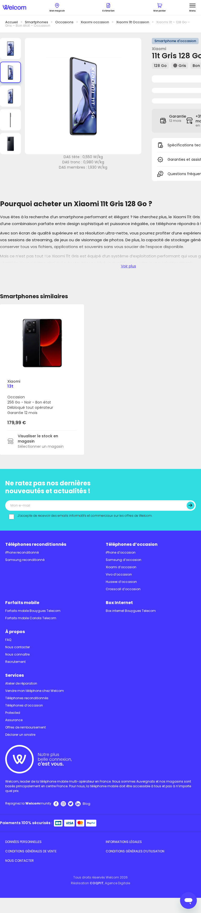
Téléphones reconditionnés (35, 544)
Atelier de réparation (21, 683)
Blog (86, 803)
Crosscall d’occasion (123, 589)
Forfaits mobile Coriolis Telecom (30, 618)
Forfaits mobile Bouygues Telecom (32, 610)
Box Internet (119, 603)
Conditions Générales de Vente (31, 851)
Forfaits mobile (22, 603)
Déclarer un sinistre (20, 734)
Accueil (11, 22)
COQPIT (97, 883)
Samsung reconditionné (24, 560)
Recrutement (15, 661)
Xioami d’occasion (121, 567)
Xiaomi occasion (95, 22)
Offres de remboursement (25, 727)
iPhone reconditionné (22, 552)
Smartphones (36, 22)
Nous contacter (17, 647)
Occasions (64, 22)
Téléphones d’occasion (132, 544)
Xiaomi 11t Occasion (132, 22)
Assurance (14, 720)
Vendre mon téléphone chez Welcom (34, 690)
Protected (12, 712)
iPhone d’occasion (121, 552)
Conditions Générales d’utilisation (135, 851)
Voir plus (128, 266)
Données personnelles (23, 842)
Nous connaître (17, 654)
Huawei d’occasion (121, 581)
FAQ (8, 640)
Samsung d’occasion (123, 560)
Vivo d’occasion (119, 574)
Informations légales (124, 842)
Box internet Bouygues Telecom (131, 610)
